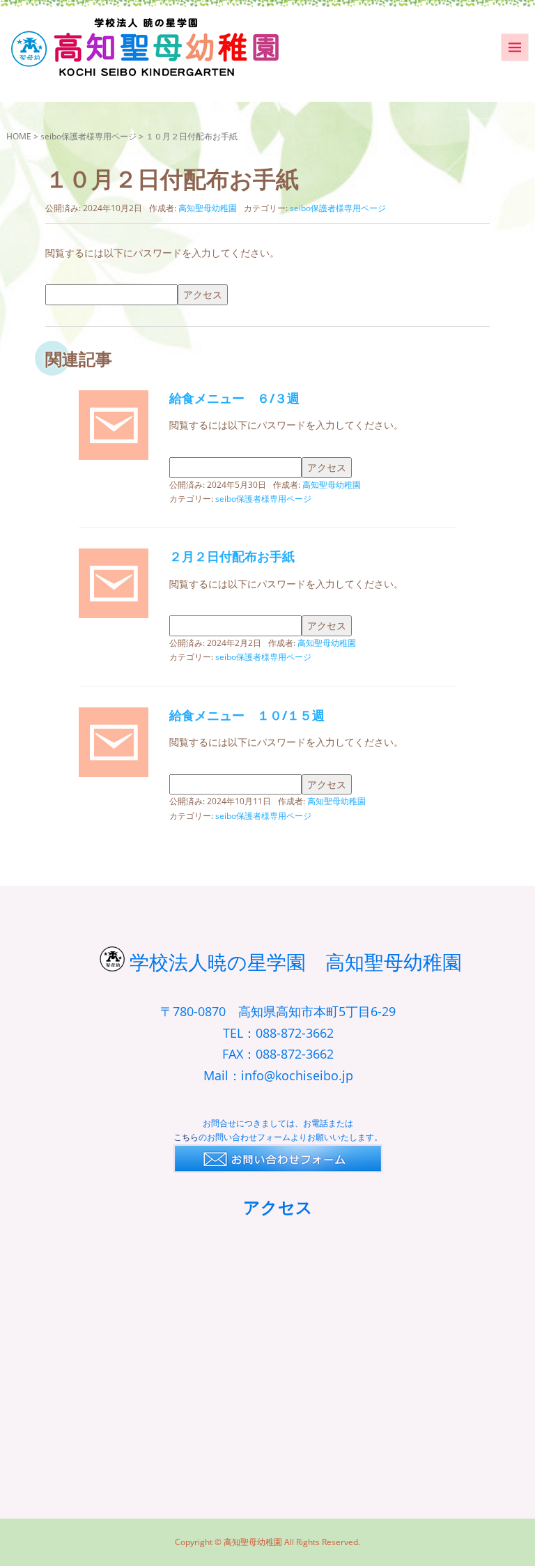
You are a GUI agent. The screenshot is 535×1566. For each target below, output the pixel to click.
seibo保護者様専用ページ (88, 136)
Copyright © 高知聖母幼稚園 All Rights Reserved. (267, 1542)
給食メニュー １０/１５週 (247, 715)
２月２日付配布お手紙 (232, 556)
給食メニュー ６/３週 (234, 398)
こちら (186, 1137)
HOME (18, 136)
